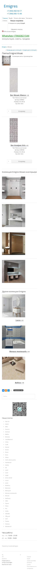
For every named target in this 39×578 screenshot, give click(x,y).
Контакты (29, 18)
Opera (7, 503)
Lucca (18, 320)
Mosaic (7, 496)
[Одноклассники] (6, 390)
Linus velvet (8, 478)
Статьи (5, 20)
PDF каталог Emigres (10, 31)
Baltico (18, 383)
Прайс (11, 18)
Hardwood (8, 462)
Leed (6, 473)
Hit (6, 467)
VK (2, 554)
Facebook (4, 558)
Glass (7, 457)
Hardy (7, 465)
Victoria (7, 524)
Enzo (6, 455)
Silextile (7, 513)
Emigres (4, 47)
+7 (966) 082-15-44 (14, 13)
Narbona (7, 498)
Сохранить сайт (18, 390)
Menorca (7, 488)
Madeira (7, 485)
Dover (7, 450)
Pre (6, 508)
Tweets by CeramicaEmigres (10, 546)
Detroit (7, 447)
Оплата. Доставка (19, 18)
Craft (6, 444)
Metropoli (8, 490)
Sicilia (6, 511)
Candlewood (8, 439)
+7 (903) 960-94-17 (14, 11)
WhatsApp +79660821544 (15, 35)
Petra (6, 506)
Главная (5, 18)
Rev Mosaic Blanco (18, 95)
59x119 (7, 421)
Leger (6, 475)
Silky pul (7, 516)
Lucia (6, 483)
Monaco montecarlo (18, 351)
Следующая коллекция (29, 50)
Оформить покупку (17, 29)
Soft (6, 519)
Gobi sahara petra (10, 460)
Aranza (7, 429)
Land (6, 470)
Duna (6, 452)
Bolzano (7, 437)
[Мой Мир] (8, 390)
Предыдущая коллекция (14, 50)
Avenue (7, 432)
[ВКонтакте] (3, 390)
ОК (2, 556)
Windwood (8, 526)
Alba (6, 426)
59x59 (7, 424)
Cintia (6, 442)
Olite (6, 501)
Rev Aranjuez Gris (18, 145)
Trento (7, 521)
